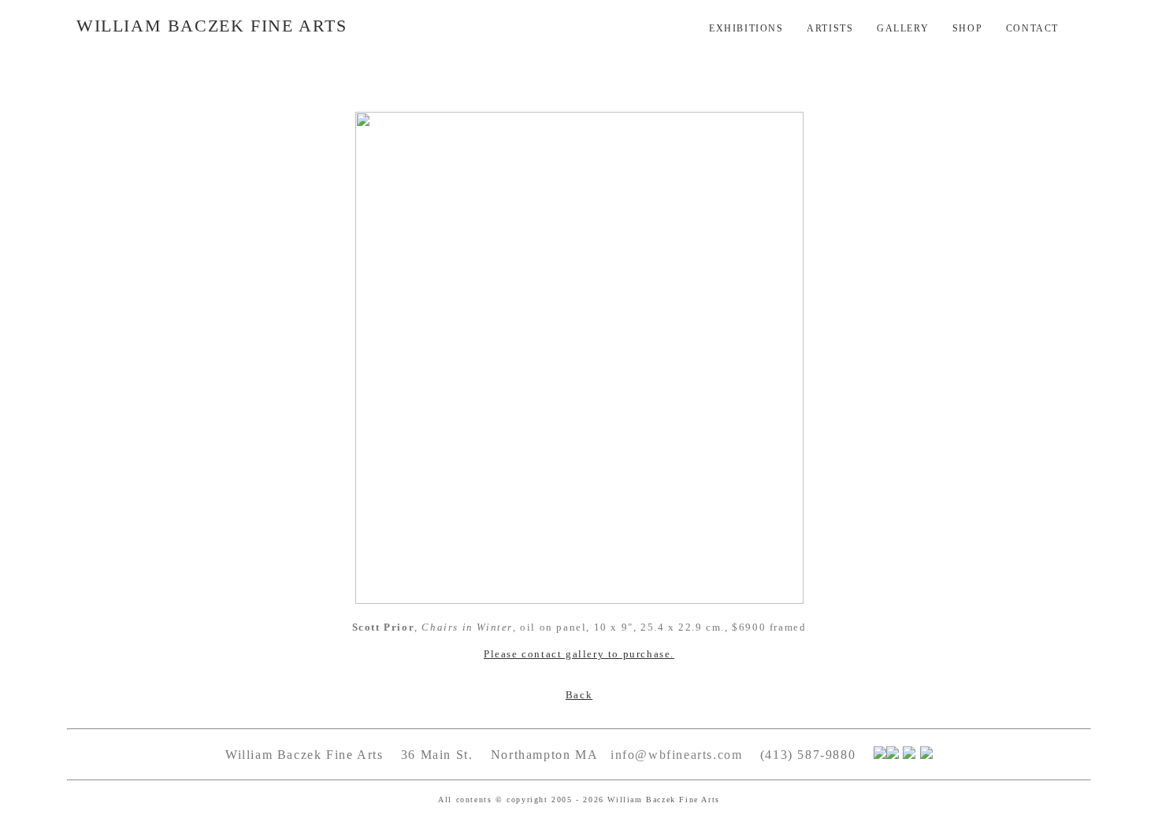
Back (579, 695)
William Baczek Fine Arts (211, 25)
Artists (830, 28)
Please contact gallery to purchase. (579, 654)
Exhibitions (746, 28)
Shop (967, 28)
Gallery (903, 28)
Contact (1032, 28)
